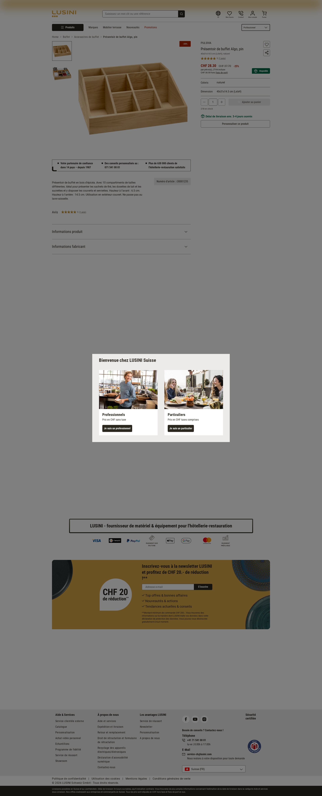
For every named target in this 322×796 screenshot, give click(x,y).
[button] (128, 402)
